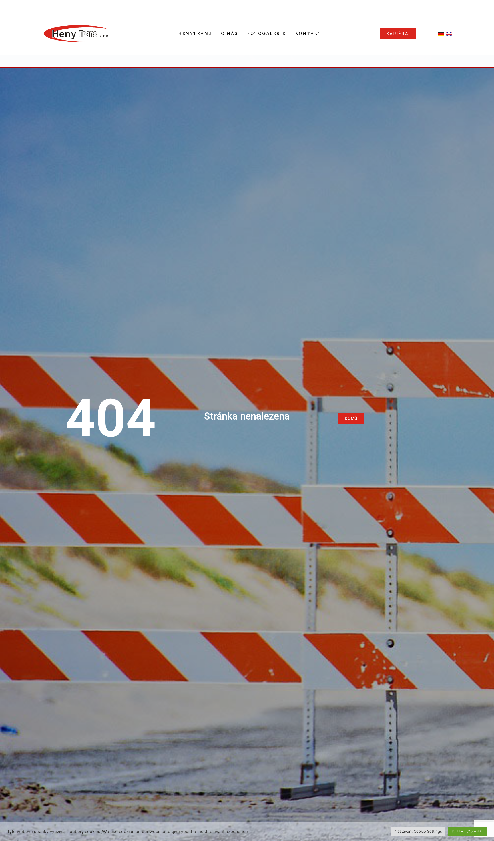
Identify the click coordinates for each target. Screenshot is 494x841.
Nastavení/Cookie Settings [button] (418, 831)
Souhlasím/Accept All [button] (467, 831)
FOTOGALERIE (266, 34)
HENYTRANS (195, 34)
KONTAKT (308, 34)
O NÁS (229, 34)
